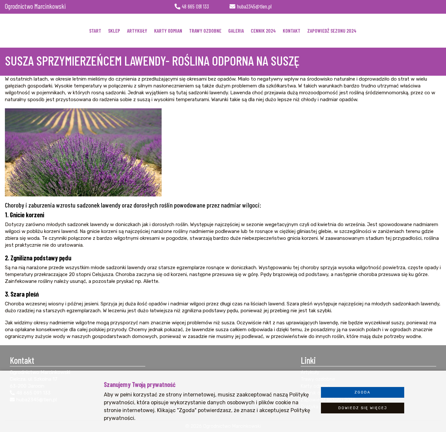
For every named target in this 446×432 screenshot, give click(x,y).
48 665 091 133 (195, 6)
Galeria (236, 30)
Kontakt (291, 30)
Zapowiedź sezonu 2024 (332, 30)
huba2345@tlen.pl (254, 6)
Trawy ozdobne (205, 30)
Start (95, 30)
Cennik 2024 (263, 30)
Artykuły (137, 30)
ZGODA (363, 392)
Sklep (114, 30)
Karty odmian (168, 30)
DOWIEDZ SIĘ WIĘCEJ (362, 408)
